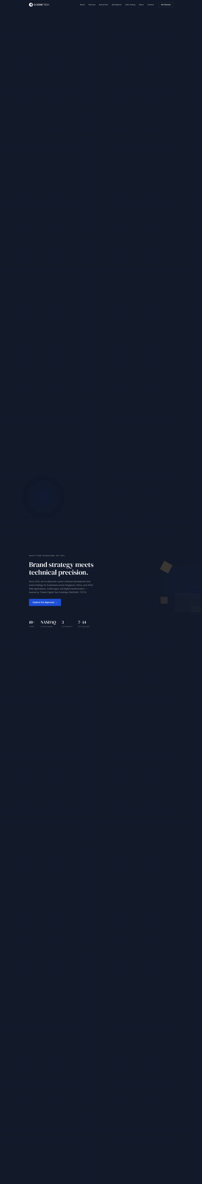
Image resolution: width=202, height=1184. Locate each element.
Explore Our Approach (45, 602)
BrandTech (103, 5)
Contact (150, 5)
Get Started (166, 5)
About (82, 5)
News (141, 5)
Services (92, 5)
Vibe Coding (130, 5)
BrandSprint (116, 5)
